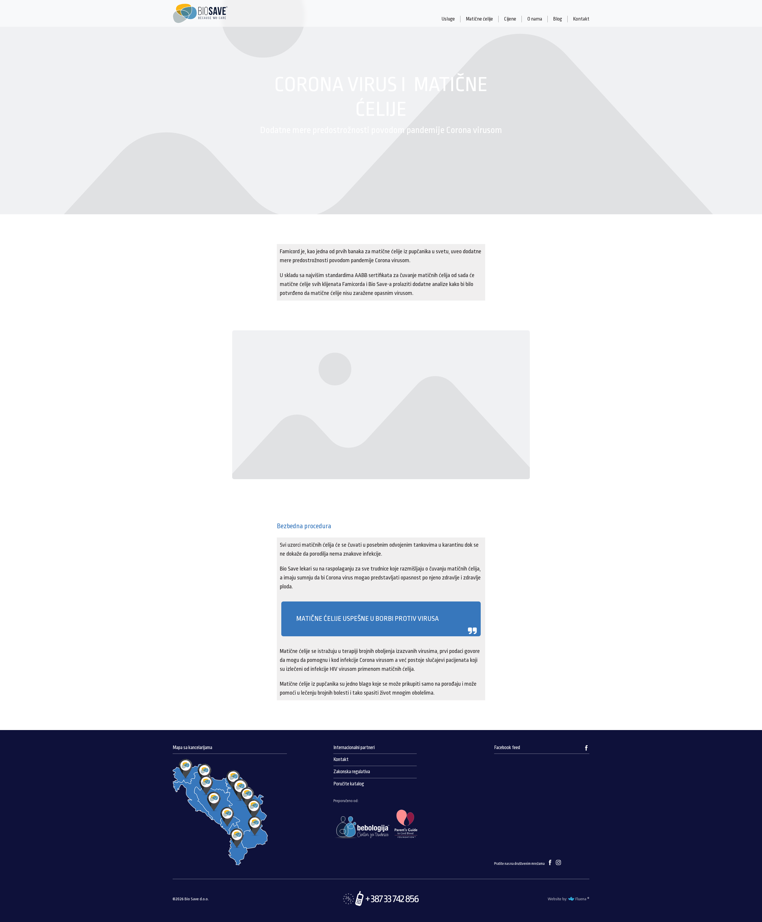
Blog (557, 19)
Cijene (510, 19)
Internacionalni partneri (354, 747)
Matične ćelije (479, 19)
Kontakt (581, 19)
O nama (534, 19)
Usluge (448, 19)
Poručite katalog (348, 784)
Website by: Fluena (567, 899)
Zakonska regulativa (351, 771)
